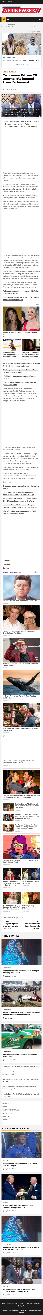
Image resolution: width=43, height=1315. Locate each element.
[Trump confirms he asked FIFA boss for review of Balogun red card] (22, 1187)
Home (4, 1304)
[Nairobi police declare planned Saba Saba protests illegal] (22, 1145)
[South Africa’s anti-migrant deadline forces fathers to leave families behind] (22, 994)
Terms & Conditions (25, 1304)
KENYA (9, 917)
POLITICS (20, 917)
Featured (5, 71)
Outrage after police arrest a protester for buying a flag (11, 924)
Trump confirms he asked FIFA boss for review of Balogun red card (19, 1207)
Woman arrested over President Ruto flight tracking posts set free (21, 972)
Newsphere (33, 1310)
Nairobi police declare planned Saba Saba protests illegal (21, 1067)
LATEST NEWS (12, 71)
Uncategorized (7, 1123)
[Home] (4, 19)
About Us (37, 1304)
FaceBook (7, 564)
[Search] (40, 19)
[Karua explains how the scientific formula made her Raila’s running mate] (22, 1270)
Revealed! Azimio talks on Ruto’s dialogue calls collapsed (31, 924)
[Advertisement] (21, 150)
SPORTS (5, 1120)
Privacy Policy (12, 1304)
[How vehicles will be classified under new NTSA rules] (22, 1036)
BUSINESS (5, 1103)
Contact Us (21, 1306)
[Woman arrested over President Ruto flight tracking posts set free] (22, 952)
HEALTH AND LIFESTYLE (10, 1110)
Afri (15, 89)
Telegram (6, 568)
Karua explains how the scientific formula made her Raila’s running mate (20, 1290)
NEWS (14, 917)
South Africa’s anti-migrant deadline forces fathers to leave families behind (21, 1014)
